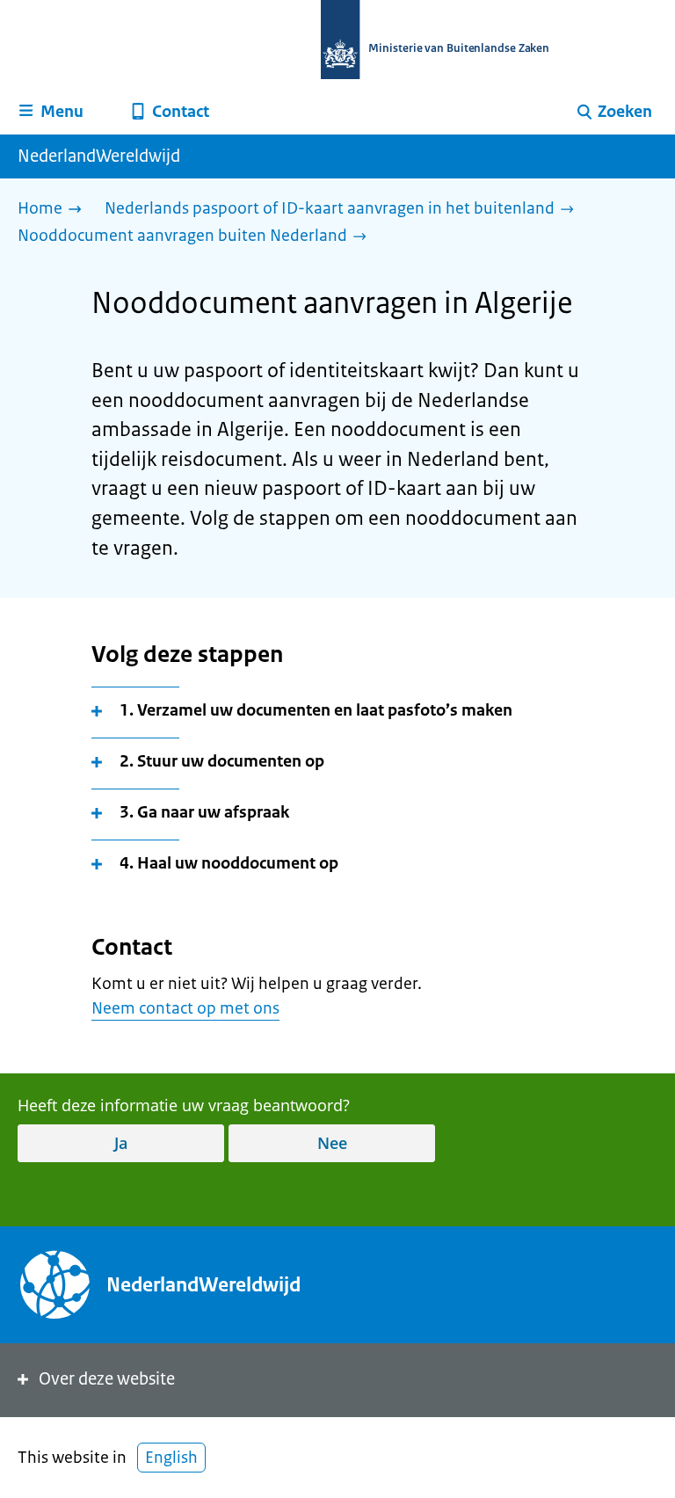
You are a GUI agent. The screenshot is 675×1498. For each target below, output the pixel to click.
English (171, 1457)
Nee (332, 1142)
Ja (120, 1142)
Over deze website (107, 1379)
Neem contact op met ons (185, 1008)
